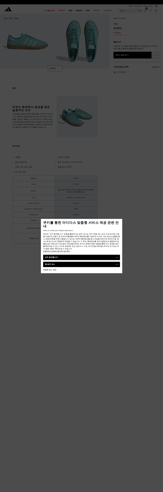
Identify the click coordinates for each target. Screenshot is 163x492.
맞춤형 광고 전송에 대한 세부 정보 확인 (56, 251)
